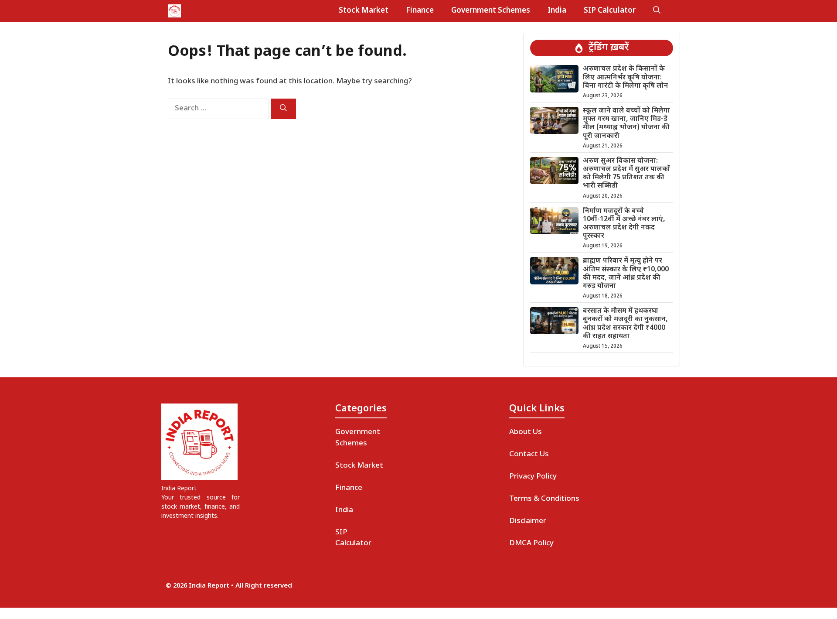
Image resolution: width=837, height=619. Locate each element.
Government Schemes (490, 11)
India (557, 11)
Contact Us (529, 454)
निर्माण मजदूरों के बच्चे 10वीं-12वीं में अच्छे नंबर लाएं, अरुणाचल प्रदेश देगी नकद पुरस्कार (624, 224)
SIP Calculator (610, 11)
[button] (656, 11)
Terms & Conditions (544, 499)
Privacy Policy (533, 477)
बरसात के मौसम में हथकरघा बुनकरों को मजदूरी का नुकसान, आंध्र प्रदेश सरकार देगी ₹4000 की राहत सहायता (625, 324)
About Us (525, 432)
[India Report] (174, 11)
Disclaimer (527, 521)
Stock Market (363, 11)
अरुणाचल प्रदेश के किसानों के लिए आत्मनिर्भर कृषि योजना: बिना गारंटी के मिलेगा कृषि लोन (625, 77)
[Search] (283, 109)
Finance (420, 11)
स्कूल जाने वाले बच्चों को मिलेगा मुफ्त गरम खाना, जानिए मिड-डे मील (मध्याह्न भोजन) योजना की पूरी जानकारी (626, 123)
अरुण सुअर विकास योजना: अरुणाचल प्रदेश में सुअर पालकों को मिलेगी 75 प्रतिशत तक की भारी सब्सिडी (626, 174)
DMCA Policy (531, 543)
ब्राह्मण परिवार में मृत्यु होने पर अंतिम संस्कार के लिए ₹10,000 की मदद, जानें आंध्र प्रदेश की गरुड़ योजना (626, 273)
